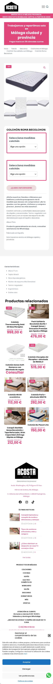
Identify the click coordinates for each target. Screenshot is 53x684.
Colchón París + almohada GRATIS (38, 396)
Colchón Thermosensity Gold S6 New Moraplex (14, 324)
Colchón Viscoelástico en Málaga (19, 51)
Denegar (26, 669)
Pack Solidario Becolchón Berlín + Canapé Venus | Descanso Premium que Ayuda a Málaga (38, 326)
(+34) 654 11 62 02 (27, 627)
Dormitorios (26, 596)
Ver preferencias (26, 676)
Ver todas (26, 557)
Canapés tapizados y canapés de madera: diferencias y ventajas (30, 517)
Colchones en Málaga (39, 49)
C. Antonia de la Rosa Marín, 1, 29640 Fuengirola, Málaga (26, 495)
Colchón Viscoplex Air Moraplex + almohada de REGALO (38, 359)
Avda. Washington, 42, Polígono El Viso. (26, 485)
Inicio (6, 49)
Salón (26, 589)
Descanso (23, 49)
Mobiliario (26, 586)
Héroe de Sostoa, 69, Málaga (26, 490)
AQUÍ (25, 654)
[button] (49, 635)
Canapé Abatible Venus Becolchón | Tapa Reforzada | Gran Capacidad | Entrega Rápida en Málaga (15, 432)
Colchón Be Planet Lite (38, 425)
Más (26, 599)
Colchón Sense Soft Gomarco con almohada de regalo (15, 367)
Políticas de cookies (25, 681)
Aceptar (26, 662)
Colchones (26, 569)
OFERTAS (26, 603)
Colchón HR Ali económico (15, 396)
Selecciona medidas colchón (22, 139)
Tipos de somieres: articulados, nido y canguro (28, 531)
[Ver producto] (22, 307)
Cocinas (26, 573)
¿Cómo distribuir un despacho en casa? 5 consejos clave (29, 546)
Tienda (14, 49)
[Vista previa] (22, 310)
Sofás (26, 576)
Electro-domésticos (26, 581)
